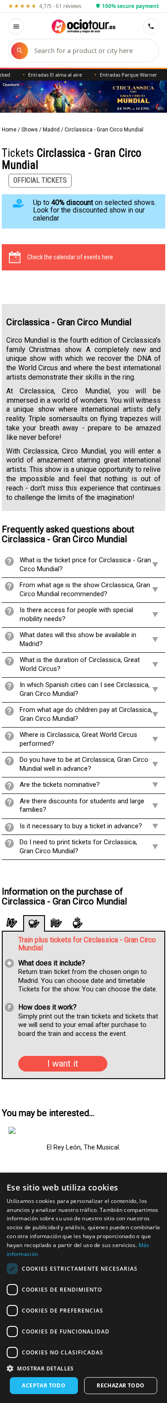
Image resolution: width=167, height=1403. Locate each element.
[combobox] (92, 50)
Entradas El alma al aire (48, 74)
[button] (83, 1368)
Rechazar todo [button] (120, 1385)
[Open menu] (16, 26)
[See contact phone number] (151, 26)
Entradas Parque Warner (121, 74)
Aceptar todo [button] (43, 1385)
